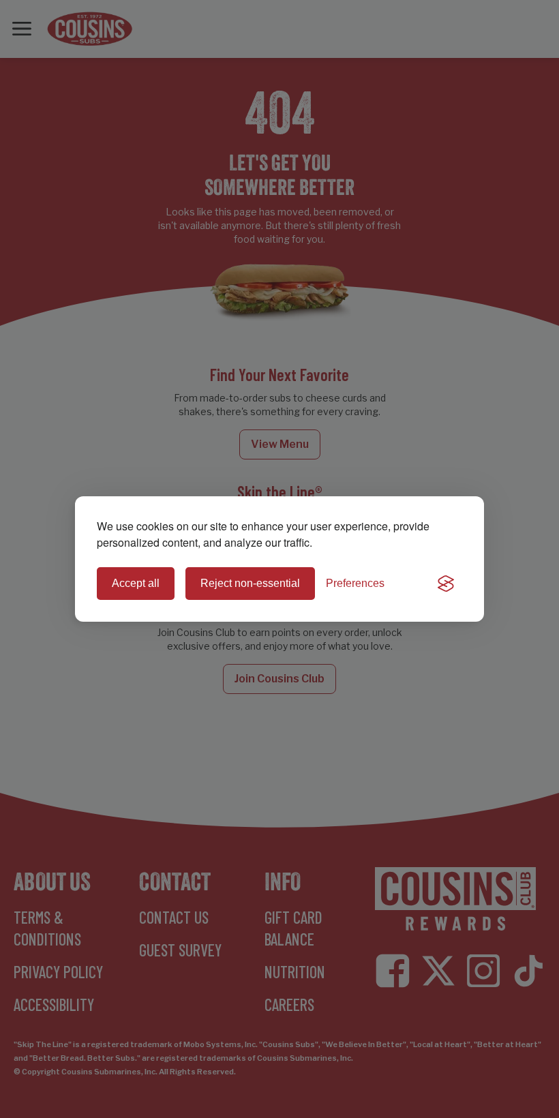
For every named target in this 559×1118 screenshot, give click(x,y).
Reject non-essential (250, 583)
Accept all (136, 583)
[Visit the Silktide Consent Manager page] (445, 583)
